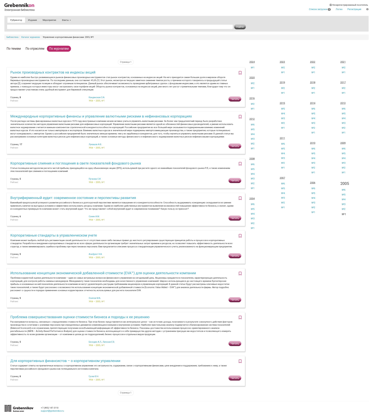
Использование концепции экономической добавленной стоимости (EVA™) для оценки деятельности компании (103, 273)
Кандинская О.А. (97, 97)
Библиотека (12, 37)
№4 (283, 113)
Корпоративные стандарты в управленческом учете (53, 235)
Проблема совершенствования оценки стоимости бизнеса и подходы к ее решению (79, 317)
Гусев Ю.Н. (94, 376)
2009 (343, 143)
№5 (283, 108)
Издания (32, 20)
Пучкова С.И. (95, 179)
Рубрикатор (16, 20)
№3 (283, 118)
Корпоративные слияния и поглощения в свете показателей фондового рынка (75, 163)
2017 (343, 82)
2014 (312, 103)
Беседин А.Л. (95, 342)
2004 (252, 199)
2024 (252, 62)
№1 (253, 67)
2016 (252, 98)
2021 (343, 62)
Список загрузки (319, 9)
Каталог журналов (30, 37)
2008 (252, 159)
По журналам (59, 48)
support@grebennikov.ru (52, 411)
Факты (65, 20)
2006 (312, 183)
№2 (283, 67)
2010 (312, 143)
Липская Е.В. (109, 342)
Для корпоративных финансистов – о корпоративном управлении (65, 361)
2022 (312, 62)
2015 (282, 103)
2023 (282, 62)
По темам (14, 48)
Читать (235, 99)
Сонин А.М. (94, 216)
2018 (312, 82)
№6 (313, 108)
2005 (344, 184)
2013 (343, 103)
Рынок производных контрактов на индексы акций (52, 72)
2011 (282, 138)
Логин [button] (339, 9)
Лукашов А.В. (95, 144)
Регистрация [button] (354, 9)
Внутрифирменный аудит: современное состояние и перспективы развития (73, 198)
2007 (282, 178)
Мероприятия (49, 20)
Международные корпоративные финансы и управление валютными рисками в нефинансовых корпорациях (101, 116)
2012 (252, 119)
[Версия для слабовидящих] (367, 9)
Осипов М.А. (95, 298)
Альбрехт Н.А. (95, 254)
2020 (252, 78)
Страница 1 (125, 62)
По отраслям (34, 48)
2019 (282, 82)
